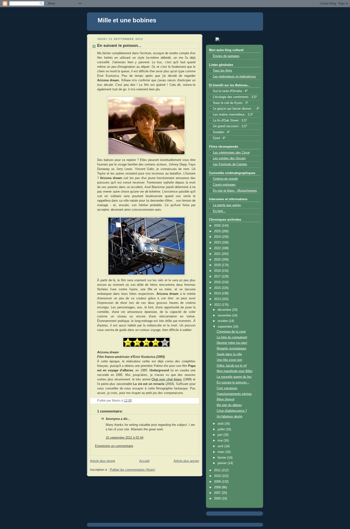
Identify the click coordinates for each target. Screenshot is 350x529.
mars (221, 452)
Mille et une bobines (127, 20)
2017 (218, 276)
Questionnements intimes (234, 394)
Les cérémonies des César (231, 152)
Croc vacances (227, 388)
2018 (218, 270)
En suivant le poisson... (233, 382)
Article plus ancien (186, 461)
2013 (218, 299)
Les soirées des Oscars (229, 158)
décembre (225, 309)
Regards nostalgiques (231, 348)
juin (220, 435)
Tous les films (222, 70)
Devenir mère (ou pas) (232, 343)
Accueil (144, 461)
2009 (218, 481)
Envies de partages (226, 56)
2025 (218, 231)
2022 (218, 248)
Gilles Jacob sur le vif (232, 365)
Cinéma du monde (225, 178)
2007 (218, 493)
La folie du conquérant (232, 337)
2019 (218, 265)
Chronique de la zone (231, 331)
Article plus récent (102, 461)
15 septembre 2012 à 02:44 (124, 437)
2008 (218, 487)
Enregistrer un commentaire (114, 446)
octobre (223, 321)
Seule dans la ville (229, 354)
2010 (218, 476)
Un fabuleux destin (229, 416)
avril (221, 446)
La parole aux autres (227, 205)
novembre (225, 315)
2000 (218, 498)
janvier (223, 463)
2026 (218, 225)
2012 (218, 304)
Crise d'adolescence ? (232, 411)
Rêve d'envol (225, 399)
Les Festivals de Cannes (230, 164)
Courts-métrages (224, 184)
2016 (218, 282)
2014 (218, 293)
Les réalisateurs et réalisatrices (234, 76)
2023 (218, 242)
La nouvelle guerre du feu (234, 377)
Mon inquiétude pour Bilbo (234, 371)
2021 (218, 254)
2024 (218, 236)
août (221, 423)
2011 (218, 470)
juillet (222, 429)
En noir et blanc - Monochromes (235, 190)
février (222, 457)
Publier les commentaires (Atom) (132, 469)
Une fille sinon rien (229, 360)
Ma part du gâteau (229, 405)
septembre (225, 326)
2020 (218, 259)
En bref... (219, 211)
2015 (218, 288)
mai (221, 440)
